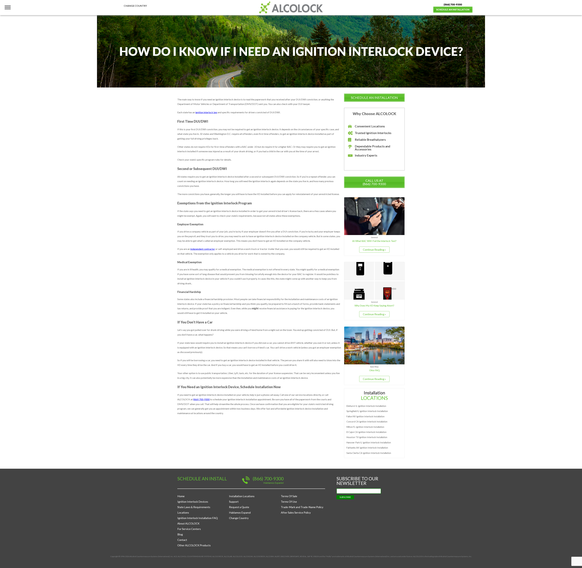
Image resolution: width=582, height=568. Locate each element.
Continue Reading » (374, 249)
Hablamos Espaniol (273, 482)
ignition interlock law (206, 112)
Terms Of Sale (289, 496)
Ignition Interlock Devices (192, 501)
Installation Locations (241, 496)
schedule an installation (374, 98)
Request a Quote (239, 507)
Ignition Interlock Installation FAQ (197, 518)
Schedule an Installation (452, 9)
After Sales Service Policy (296, 512)
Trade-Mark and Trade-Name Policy (302, 507)
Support (234, 501)
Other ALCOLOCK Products (194, 545)
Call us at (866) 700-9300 (374, 182)
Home (181, 496)
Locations (183, 512)
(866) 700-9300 (453, 4)
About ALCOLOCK (188, 523)
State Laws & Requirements (193, 507)
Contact (182, 539)
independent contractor (202, 248)
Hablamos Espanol (240, 512)
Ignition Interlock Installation (366, 406)
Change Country (135, 5)
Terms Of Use (289, 501)
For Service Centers (189, 529)
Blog (180, 534)
